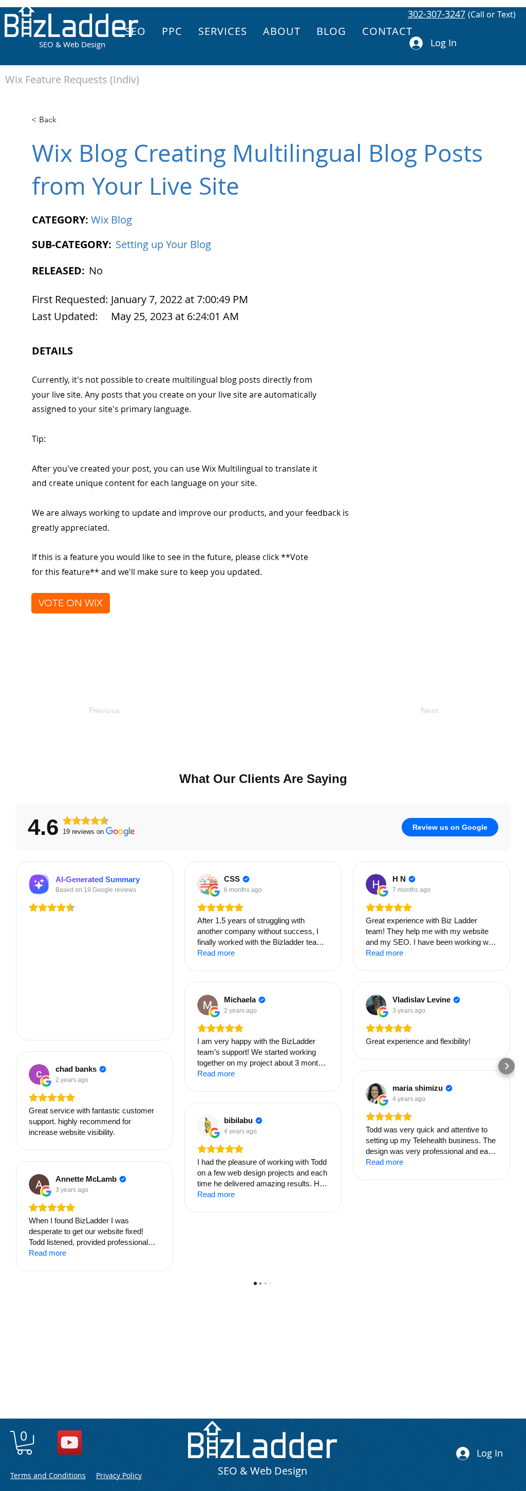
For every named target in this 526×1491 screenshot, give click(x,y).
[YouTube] (70, 1442)
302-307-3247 (436, 14)
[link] (24, 1443)
